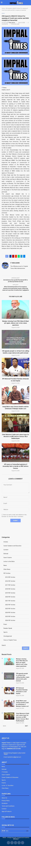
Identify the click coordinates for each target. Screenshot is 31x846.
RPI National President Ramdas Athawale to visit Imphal (22, 690)
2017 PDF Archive (10, 585)
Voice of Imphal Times (10, 640)
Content (6, 549)
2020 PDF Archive (10, 597)
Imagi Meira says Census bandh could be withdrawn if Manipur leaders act (22, 703)
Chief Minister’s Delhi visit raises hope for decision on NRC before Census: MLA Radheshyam (15, 436)
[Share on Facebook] (10, 256)
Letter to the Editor (9, 561)
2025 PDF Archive (10, 616)
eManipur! (16, 839)
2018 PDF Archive (10, 589)
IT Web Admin (11, 22)
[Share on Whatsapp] (19, 256)
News (5, 565)
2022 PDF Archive (10, 604)
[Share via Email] (24, 256)
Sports (5, 632)
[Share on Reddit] (16, 256)
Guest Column (8, 557)
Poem (5, 624)
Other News (7, 569)
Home (3, 8)
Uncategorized (8, 636)
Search (4, 645)
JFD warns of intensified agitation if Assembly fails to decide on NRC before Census (15, 466)
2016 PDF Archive (10, 581)
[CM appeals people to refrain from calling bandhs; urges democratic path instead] (15, 339)
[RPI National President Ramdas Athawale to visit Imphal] (15, 367)
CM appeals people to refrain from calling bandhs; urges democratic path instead (22, 677)
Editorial (6, 553)
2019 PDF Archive (10, 593)
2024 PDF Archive (10, 612)
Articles (6, 542)
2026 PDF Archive (10, 620)
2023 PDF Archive (10, 608)
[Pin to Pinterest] (13, 256)
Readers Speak (8, 628)
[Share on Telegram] (21, 256)
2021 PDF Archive (10, 601)
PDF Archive (7, 573)
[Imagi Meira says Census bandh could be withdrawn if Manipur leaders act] (15, 395)
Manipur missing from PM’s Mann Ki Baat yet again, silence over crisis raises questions (15, 323)
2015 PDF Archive (10, 577)
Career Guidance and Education (12, 546)
